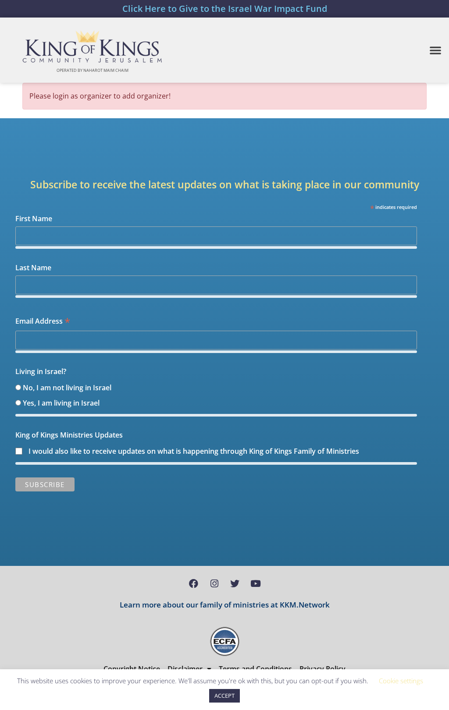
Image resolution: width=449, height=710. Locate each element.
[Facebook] (194, 584)
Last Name (33, 267)
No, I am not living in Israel (67, 387)
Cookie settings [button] (401, 680)
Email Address (42, 321)
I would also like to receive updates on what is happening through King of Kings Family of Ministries (194, 451)
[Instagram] (214, 584)
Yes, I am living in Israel (61, 403)
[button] (435, 50)
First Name (33, 218)
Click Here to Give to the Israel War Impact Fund (224, 8)
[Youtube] (255, 584)
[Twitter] (235, 584)
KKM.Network (305, 605)
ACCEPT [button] (224, 695)
